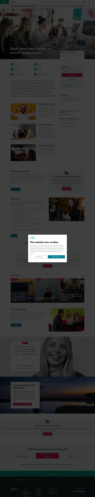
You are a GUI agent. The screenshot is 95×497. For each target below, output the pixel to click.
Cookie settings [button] (38, 256)
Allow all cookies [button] (56, 256)
